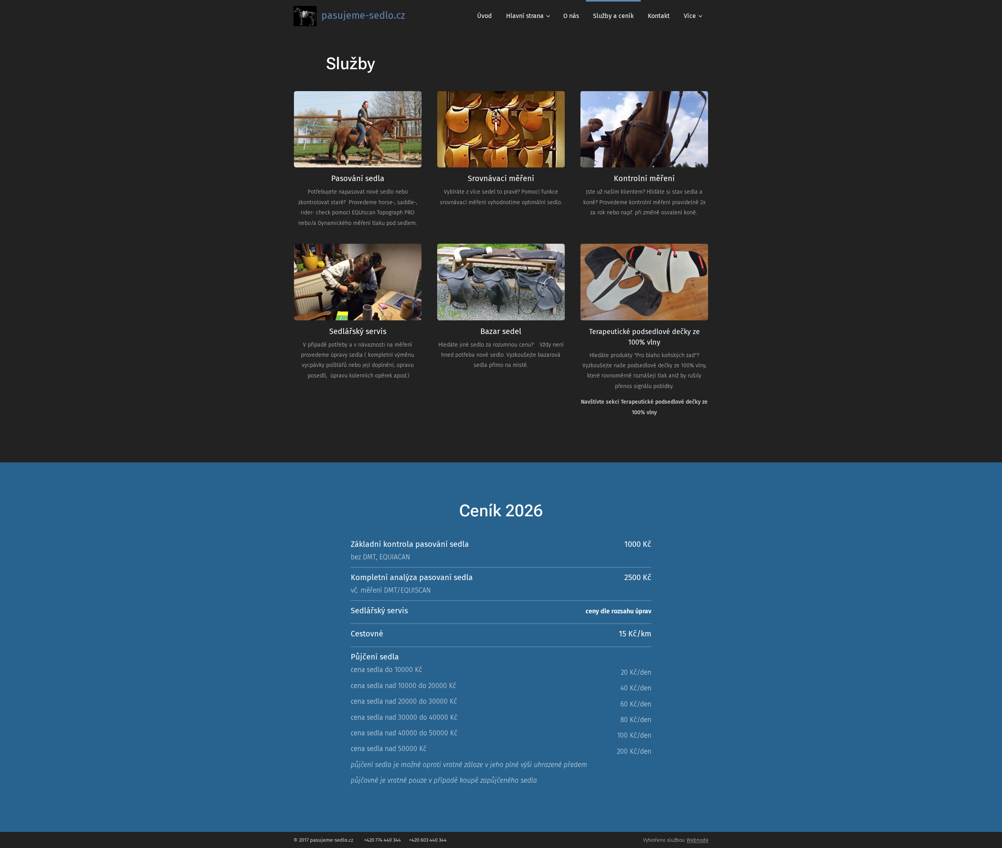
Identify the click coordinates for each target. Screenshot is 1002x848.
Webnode (697, 840)
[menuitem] (484, 16)
